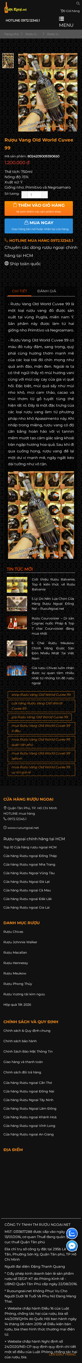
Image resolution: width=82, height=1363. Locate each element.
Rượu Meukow (14, 973)
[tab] (20, 291)
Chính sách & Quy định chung (27, 1031)
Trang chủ (11, 34)
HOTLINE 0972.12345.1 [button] (23, 20)
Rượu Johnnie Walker (20, 942)
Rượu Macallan (15, 952)
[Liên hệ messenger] (72, 1246)
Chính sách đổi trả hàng (22, 1072)
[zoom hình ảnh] (71, 127)
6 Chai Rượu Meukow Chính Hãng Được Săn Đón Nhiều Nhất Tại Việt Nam (53, 650)
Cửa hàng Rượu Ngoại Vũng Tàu (29, 873)
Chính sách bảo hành (20, 1041)
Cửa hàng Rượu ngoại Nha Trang (29, 864)
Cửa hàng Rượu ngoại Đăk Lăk (27, 899)
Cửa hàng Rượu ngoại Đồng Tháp (30, 856)
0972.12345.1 (17, 819)
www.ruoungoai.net (23, 828)
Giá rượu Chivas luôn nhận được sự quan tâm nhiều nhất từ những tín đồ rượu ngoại (53, 675)
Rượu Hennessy (15, 963)
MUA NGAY (40, 225)
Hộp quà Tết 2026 (17, 1005)
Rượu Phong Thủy (17, 984)
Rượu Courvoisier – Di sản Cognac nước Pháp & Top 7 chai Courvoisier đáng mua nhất (53, 626)
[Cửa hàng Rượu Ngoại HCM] (15, 7)
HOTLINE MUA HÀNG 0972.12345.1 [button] (40, 240)
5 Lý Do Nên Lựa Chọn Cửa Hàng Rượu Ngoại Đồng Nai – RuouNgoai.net (53, 604)
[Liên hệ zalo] (72, 1233)
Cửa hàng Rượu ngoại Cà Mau (27, 890)
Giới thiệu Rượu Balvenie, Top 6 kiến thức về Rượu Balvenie (53, 584)
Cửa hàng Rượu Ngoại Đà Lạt (26, 882)
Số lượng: (12, 194)
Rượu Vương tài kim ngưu (24, 994)
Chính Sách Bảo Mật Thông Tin (28, 1051)
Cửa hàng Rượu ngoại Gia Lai (26, 907)
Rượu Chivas (13, 932)
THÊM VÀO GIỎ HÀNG (40, 208)
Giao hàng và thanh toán (23, 1062)
